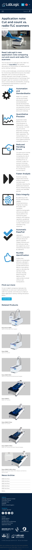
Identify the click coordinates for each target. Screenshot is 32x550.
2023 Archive (5, 486)
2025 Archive (5, 481)
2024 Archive (5, 483)
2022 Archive (5, 488)
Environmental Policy (7, 523)
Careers (4, 516)
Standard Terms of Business (9, 521)
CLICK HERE (6, 299)
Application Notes (6, 524)
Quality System (5, 518)
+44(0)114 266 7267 (6, 509)
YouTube (12, 513)
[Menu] (16, 11)
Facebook (3, 513)
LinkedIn (9, 513)
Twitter (6, 513)
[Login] (22, 4)
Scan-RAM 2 (13, 64)
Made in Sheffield (24, 529)
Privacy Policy (5, 520)
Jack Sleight (25, 540)
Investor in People (8, 529)
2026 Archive (5, 479)
